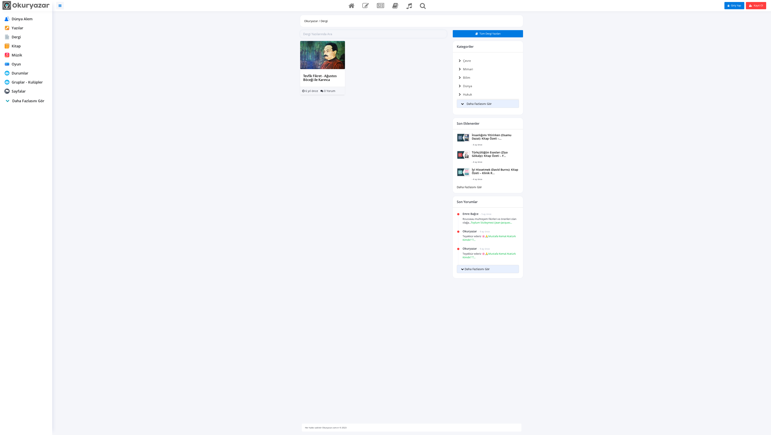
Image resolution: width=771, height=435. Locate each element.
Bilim (466, 78)
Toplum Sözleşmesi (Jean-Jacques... (491, 222)
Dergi (324, 21)
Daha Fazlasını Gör (469, 187)
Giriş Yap (735, 5)
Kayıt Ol (758, 5)
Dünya (467, 86)
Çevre (467, 61)
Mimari (468, 69)
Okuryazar (311, 21)
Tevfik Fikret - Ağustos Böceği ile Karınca (320, 78)
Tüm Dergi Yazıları (490, 33)
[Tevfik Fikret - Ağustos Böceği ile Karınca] (322, 55)
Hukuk (467, 94)
